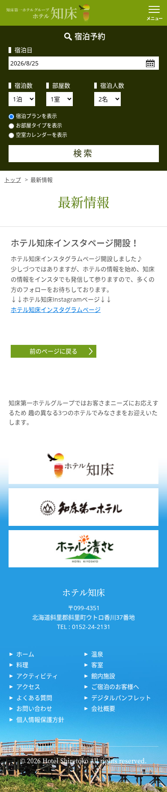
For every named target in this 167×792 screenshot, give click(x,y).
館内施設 (103, 676)
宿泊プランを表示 (36, 116)
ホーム (25, 654)
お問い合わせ (34, 708)
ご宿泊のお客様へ (115, 686)
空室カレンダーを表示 (41, 135)
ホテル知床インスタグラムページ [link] (56, 310)
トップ (12, 180)
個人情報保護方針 (40, 719)
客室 (97, 665)
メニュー (154, 13)
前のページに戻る (54, 351)
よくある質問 (34, 698)
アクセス (28, 686)
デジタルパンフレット (121, 698)
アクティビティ (37, 676)
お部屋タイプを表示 (39, 125)
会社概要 (103, 708)
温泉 (97, 654)
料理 (22, 665)
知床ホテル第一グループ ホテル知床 (48, 13)
